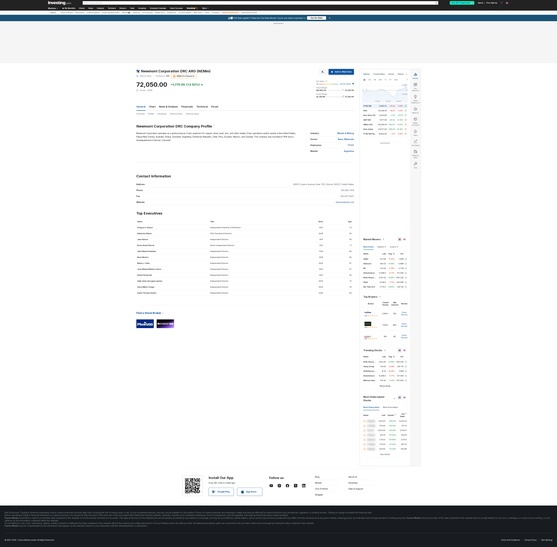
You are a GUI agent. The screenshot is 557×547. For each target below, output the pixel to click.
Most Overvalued (390, 407)
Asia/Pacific (171, 13)
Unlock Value (345, 84)
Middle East (159, 13)
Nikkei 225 (367, 124)
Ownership (162, 114)
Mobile (318, 483)
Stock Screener (176, 8)
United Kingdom (93, 13)
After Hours (198, 13)
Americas (136, 13)
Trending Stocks (372, 350)
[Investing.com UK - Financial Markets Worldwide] (59, 3)
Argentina (349, 151)
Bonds (391, 74)
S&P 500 (367, 120)
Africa (207, 13)
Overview (140, 114)
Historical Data (176, 114)
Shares (53, 13)
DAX (365, 111)
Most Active (79, 13)
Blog (317, 477)
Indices (366, 74)
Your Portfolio (321, 489)
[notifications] (501, 2)
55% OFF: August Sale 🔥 (462, 3)
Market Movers (372, 239)
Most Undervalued (371, 407)
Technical (202, 106)
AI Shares (216, 13)
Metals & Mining (345, 133)
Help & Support (355, 489)
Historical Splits (192, 114)
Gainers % (381, 247)
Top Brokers (370, 296)
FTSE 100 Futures (370, 134)
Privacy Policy (531, 540)
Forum (214, 106)
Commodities (379, 74)
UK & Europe (147, 13)
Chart (152, 106)
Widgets (319, 494)
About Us (352, 477)
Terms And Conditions (510, 540)
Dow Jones (368, 129)
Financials (187, 106)
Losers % (394, 247)
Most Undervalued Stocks (373, 398)
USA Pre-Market (185, 13)
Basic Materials (346, 139)
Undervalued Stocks (249, 13)
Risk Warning (546, 540)
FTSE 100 (367, 106)
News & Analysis (168, 106)
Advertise (353, 483)
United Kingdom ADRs (111, 13)
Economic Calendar (158, 8)
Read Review (404, 313)
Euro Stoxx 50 (369, 115)
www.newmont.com (345, 202)
